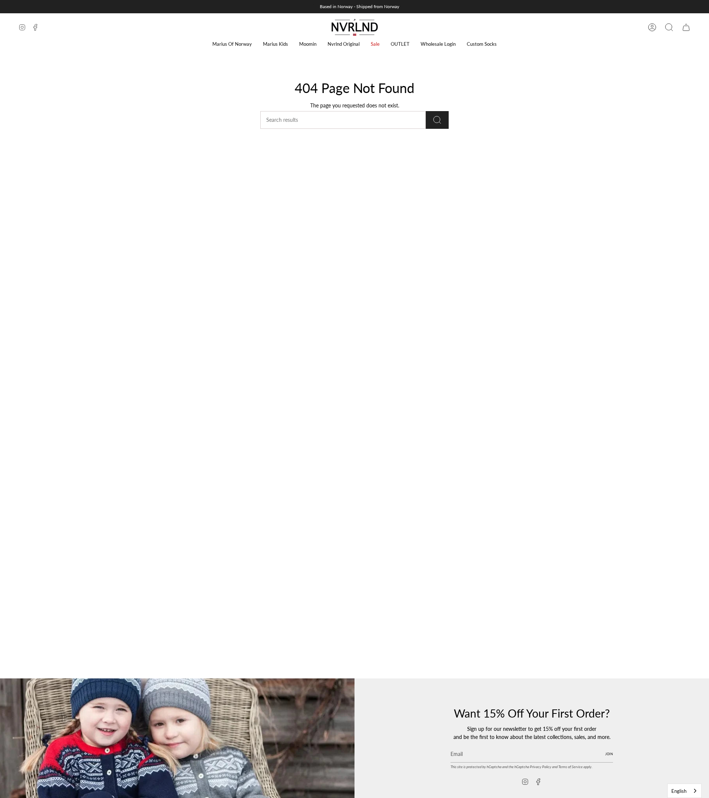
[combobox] (684, 791)
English (678, 791)
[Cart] (686, 27)
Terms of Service (570, 766)
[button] (232, 44)
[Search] (437, 120)
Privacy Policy (540, 766)
